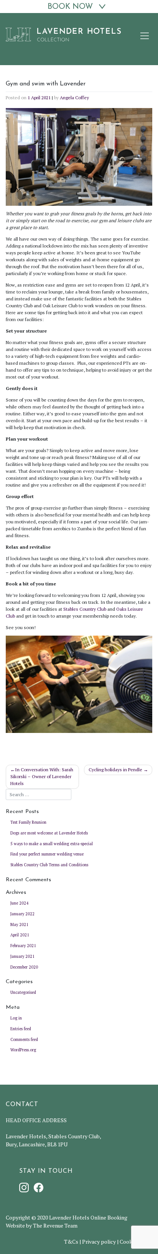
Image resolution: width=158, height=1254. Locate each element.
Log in (16, 1018)
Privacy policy (99, 1241)
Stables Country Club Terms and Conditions (49, 864)
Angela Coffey (74, 97)
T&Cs (71, 1241)
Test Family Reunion (28, 822)
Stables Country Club (84, 609)
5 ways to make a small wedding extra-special (51, 843)
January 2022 (22, 913)
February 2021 (23, 945)
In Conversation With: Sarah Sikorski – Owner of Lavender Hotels (41, 776)
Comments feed (24, 1039)
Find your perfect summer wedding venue (47, 854)
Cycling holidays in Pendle (115, 769)
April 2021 (19, 935)
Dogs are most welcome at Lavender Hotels (49, 833)
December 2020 (24, 967)
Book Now (70, 7)
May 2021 (19, 924)
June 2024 (19, 903)
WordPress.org (23, 1049)
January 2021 (22, 956)
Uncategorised (23, 992)
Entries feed (20, 1028)
